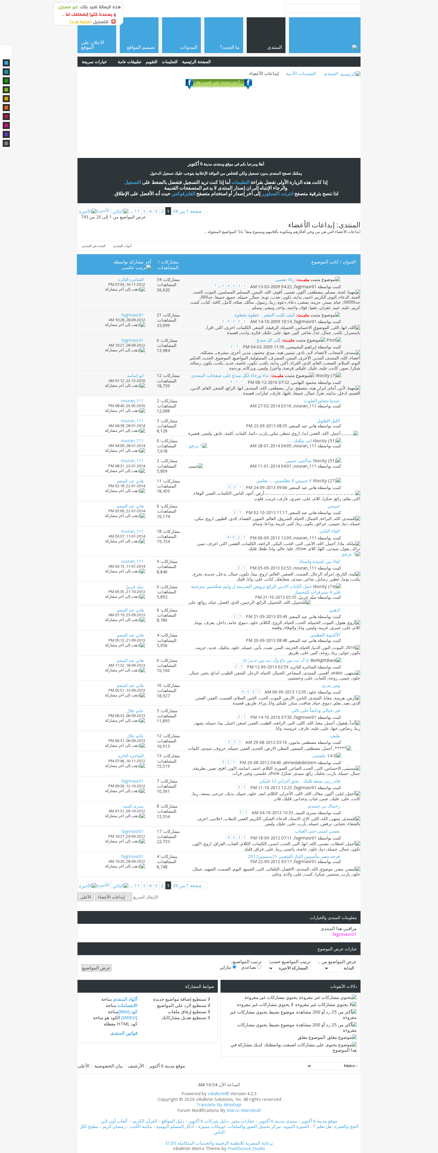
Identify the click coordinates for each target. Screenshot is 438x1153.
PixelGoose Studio (246, 1148)
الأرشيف (136, 1066)
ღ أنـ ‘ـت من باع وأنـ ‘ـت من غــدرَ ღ (276, 660)
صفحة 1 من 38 (187, 211)
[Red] (6, 116)
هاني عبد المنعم (303, 426)
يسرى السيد (306, 813)
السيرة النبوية (296, 1126)
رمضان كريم (113, 1126)
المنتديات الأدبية (301, 73)
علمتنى (319, 755)
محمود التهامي (303, 382)
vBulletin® (218, 1093)
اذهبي (334, 610)
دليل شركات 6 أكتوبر (208, 1121)
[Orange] (6, 107)
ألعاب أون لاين (114, 1121)
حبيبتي (333, 506)
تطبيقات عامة (129, 61)
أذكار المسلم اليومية (175, 1126)
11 (137, 211)
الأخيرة (103, 210)
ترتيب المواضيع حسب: (289, 961)
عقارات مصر (243, 1121)
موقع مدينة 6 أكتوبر (167, 1066)
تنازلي (226, 967)
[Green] (6, 80)
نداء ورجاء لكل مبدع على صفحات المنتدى (230, 375)
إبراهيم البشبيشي (301, 347)
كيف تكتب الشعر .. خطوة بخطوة (264, 315)
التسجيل (133, 182)
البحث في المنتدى (93, 245)
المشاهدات (168, 267)
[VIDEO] (129, 1017)
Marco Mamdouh (244, 1110)
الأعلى (85, 897)
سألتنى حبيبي (299, 460)
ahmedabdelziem (299, 762)
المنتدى (331, 73)
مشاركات (169, 262)
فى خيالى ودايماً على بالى (315, 710)
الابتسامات (127, 1005)
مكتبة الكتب (141, 1126)
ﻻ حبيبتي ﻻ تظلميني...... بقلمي (284, 480)
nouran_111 (305, 406)
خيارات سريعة (94, 61)
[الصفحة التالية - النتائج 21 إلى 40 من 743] (120, 210)
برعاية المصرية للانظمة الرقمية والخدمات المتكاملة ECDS (219, 1143)
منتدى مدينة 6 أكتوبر (278, 1121)
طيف (335, 735)
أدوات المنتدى (122, 245)
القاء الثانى (329, 531)
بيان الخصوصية (108, 1066)
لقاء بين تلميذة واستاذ (319, 561)
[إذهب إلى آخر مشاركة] (125, 289)
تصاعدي (249, 967)
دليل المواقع (172, 1121)
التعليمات (170, 61)
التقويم (151, 61)
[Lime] (6, 89)
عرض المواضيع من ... (337, 961)
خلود (312, 692)
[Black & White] (6, 143)
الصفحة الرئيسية (196, 61)
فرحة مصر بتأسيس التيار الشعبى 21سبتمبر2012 (294, 856)
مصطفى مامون (302, 742)
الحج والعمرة (346, 1126)
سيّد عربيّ (307, 597)
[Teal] (6, 71)
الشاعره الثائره (303, 667)
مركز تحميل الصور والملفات (254, 1126)
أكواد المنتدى (125, 999)
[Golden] (6, 98)
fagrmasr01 (305, 286)
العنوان (349, 262)
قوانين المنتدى (123, 1033)
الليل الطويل (328, 420)
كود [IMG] (127, 1011)
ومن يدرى (331, 685)
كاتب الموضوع (324, 262)
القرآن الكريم (145, 1121)
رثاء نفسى (285, 279)
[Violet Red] (6, 125)
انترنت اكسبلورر (277, 193)
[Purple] (6, 134)
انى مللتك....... (299, 440)
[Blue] (6, 62)
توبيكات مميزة (211, 1126)
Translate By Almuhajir (219, 1104)
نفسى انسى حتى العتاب (317, 831)
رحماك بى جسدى (323, 806)
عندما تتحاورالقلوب (322, 401)
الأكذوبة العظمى (325, 635)
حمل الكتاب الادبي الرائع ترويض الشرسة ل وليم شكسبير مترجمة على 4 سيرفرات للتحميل (266, 589)
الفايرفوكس (183, 193)
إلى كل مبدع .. (267, 340)
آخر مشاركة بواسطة (132, 262)
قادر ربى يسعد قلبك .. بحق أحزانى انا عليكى (299, 781)
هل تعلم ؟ (322, 1126)
